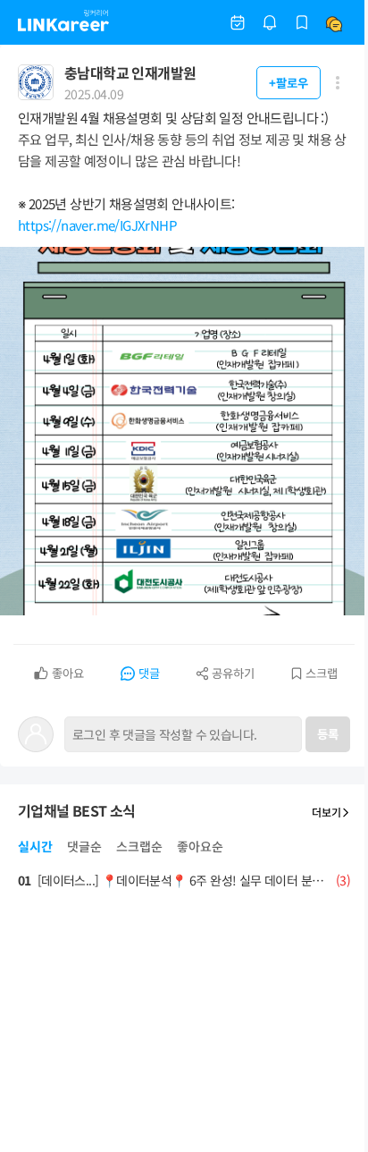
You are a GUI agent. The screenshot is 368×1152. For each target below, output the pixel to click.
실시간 (35, 846)
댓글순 (84, 846)
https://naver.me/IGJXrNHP (97, 225)
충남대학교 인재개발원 (130, 73)
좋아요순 (200, 846)
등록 (328, 733)
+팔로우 (288, 82)
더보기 (326, 811)
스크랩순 (139, 846)
